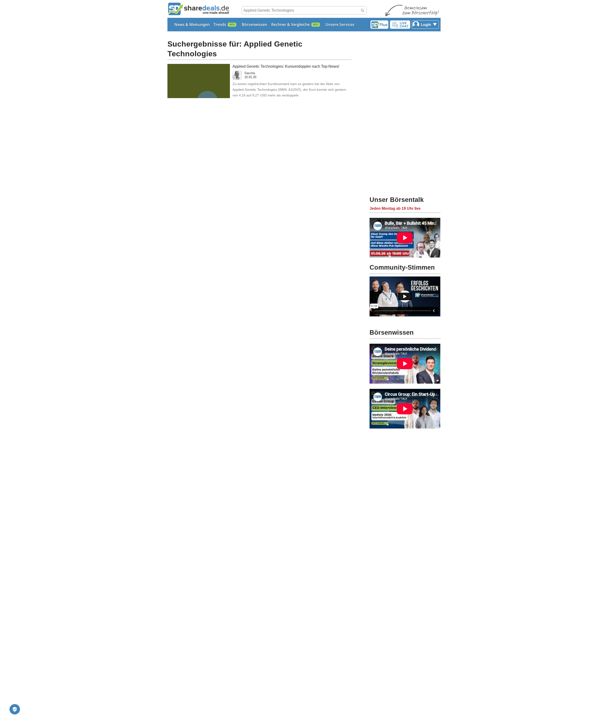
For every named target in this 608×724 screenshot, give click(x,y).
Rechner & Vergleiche (290, 24)
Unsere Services (339, 24)
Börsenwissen (254, 24)
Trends (220, 24)
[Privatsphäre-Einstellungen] (15, 709)
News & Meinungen (192, 24)
